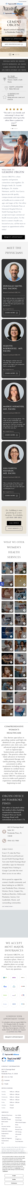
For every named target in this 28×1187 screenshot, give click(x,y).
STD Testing (18, 1141)
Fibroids (4, 1145)
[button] (2, 584)
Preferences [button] (5, 1171)
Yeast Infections (19, 1151)
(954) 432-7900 (13, 850)
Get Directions (7, 916)
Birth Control (5, 1131)
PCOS (16, 1134)
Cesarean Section (6, 1136)
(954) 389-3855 (15, 527)
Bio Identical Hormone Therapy (6, 1127)
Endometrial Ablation (7, 1140)
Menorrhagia (18, 1129)
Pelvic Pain (18, 1136)
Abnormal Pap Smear (7, 1124)
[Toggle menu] (26, 10)
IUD (3, 1152)
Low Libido (18, 1124)
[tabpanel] (14, 26)
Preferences (14, 1183)
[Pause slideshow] (10, 54)
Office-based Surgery (20, 1132)
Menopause (18, 1127)
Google (6, 1093)
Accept (14, 1175)
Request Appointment (13, 246)
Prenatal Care (18, 1139)
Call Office (14, 532)
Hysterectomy (5, 1150)
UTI (16, 1146)
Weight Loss (18, 1148)
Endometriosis (5, 1143)
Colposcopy (4, 1138)
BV (2, 1133)
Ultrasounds (18, 1144)
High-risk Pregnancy (7, 1148)
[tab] (13, 54)
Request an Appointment (14, 39)
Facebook (7, 1090)
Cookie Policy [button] (17, 1168)
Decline (14, 1179)
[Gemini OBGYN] (9, 10)
